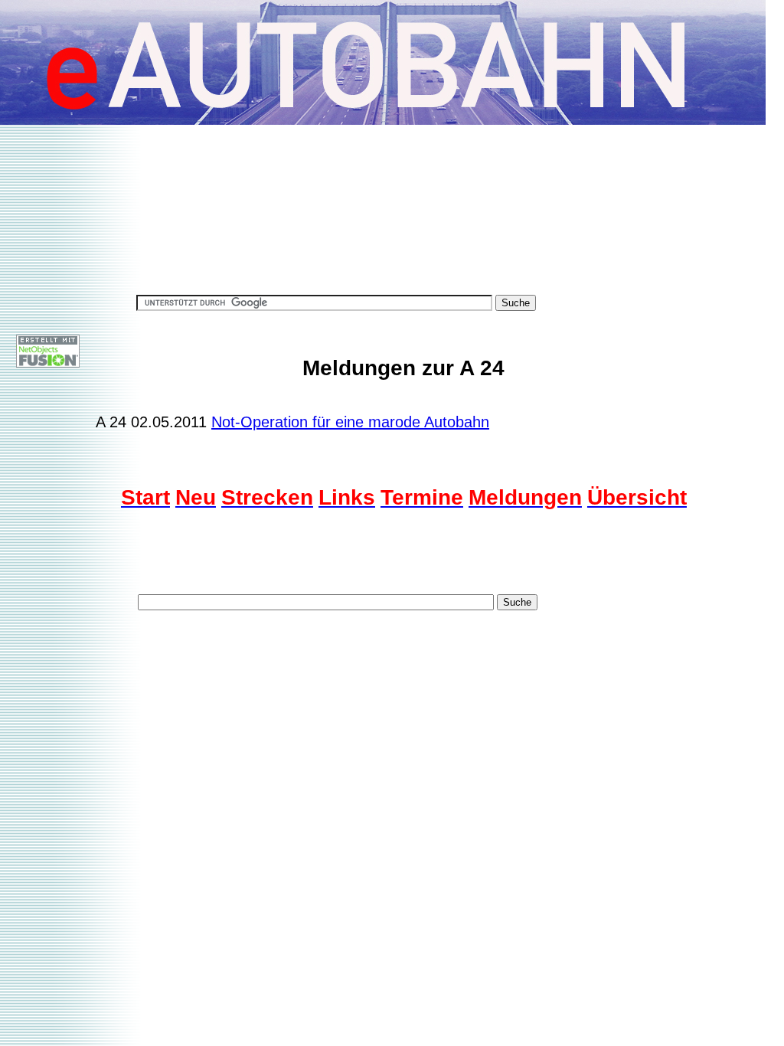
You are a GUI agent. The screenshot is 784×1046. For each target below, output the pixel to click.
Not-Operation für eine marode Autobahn (350, 421)
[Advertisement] (393, 189)
